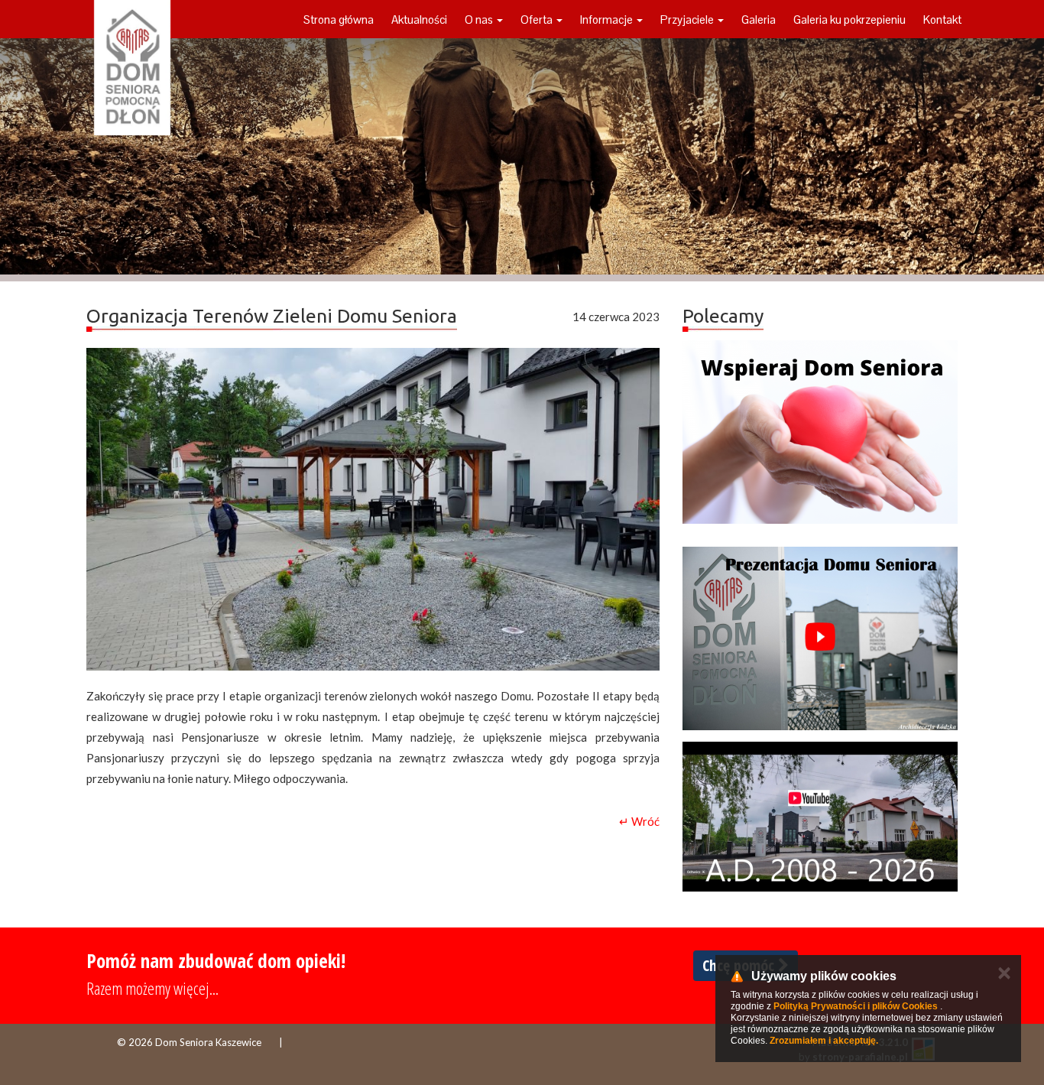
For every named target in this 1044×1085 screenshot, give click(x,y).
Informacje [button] (607, 19)
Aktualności (419, 19)
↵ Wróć (639, 821)
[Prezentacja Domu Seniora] (820, 638)
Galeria (758, 19)
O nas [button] (480, 19)
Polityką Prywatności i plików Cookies (855, 1006)
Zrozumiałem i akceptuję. (824, 1040)
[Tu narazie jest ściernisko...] (820, 817)
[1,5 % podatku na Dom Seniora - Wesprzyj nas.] (820, 432)
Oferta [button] (537, 19)
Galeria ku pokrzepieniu (849, 19)
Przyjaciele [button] (688, 19)
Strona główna (338, 19)
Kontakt (942, 19)
